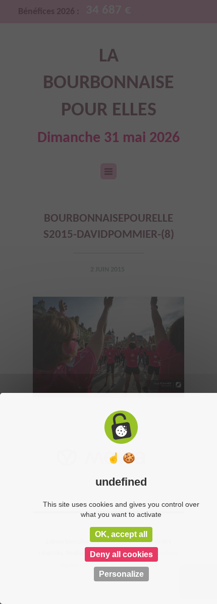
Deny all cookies (121, 554)
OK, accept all (121, 534)
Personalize (121, 574)
